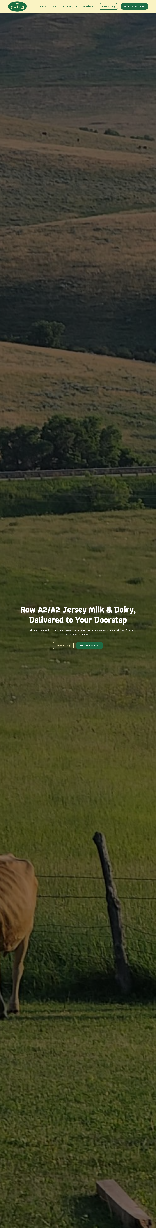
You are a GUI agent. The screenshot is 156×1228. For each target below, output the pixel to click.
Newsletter (88, 6)
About (43, 6)
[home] (17, 6)
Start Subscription (89, 645)
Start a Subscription (134, 6)
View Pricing (108, 6)
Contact (54, 6)
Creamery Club (70, 6)
